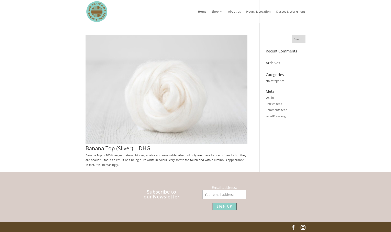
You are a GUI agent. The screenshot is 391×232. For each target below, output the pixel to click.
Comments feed (276, 110)
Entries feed (274, 104)
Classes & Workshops (290, 11)
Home (202, 11)
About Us (234, 11)
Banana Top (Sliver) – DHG (118, 148)
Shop (215, 11)
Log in (270, 97)
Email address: (224, 187)
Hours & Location (258, 11)
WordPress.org (276, 116)
